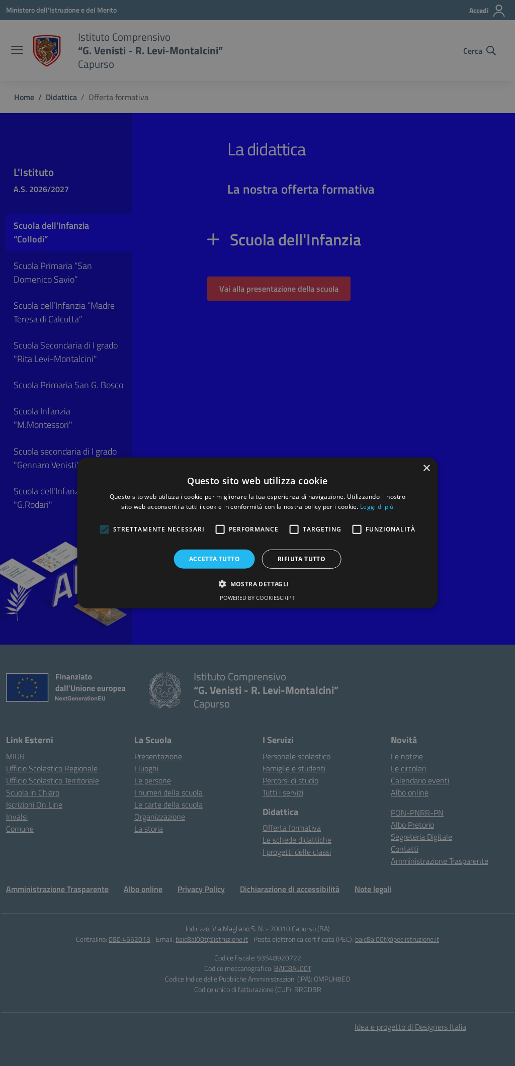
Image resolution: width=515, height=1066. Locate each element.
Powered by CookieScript (257, 597)
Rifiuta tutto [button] (301, 559)
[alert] (257, 533)
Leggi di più (377, 506)
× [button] (426, 468)
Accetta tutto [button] (214, 559)
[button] (257, 584)
